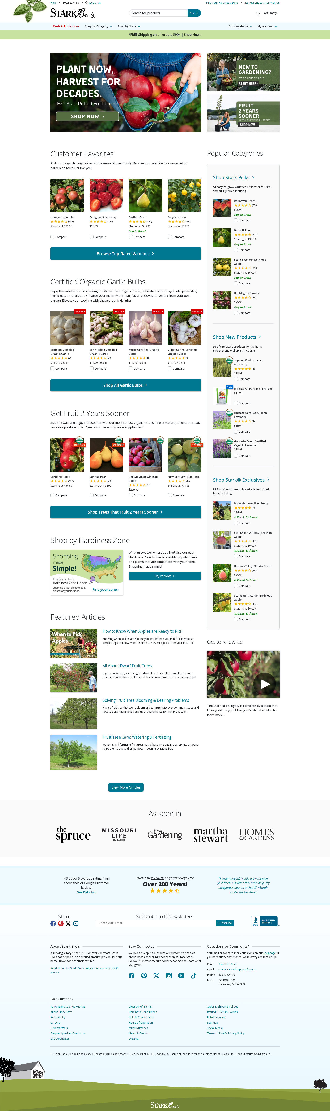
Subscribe (225, 923)
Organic (133, 1038)
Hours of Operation (141, 1022)
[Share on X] (68, 923)
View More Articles (126, 787)
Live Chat (95, 2)
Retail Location (216, 1017)
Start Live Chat (227, 964)
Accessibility (57, 1017)
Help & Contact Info (141, 1017)
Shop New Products (235, 337)
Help (53, 2)
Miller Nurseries (138, 1028)
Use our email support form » (236, 969)
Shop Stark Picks (232, 177)
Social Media (215, 1028)
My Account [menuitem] (265, 26)
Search (194, 13)
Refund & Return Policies (222, 1012)
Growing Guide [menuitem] (238, 26)
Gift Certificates (60, 1038)
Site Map (212, 1022)
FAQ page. (270, 953)
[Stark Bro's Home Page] (72, 13)
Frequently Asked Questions (67, 1033)
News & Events (138, 1033)
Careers (55, 1022)
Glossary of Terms (140, 1006)
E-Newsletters (59, 1028)
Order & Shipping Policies (222, 1006)
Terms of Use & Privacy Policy (225, 1033)
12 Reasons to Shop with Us (262, 2)
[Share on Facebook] (53, 923)
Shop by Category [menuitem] (96, 26)
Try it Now (162, 576)
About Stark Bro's (61, 1012)
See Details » (86, 892)
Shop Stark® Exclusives (239, 480)
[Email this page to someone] (75, 923)
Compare (61, 237)
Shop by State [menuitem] (127, 26)
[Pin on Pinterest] (61, 923)
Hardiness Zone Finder (143, 1012)
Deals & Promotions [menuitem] (66, 26)
